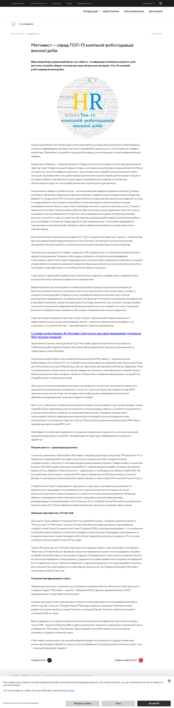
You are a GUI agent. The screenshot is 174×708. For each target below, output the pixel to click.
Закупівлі (56, 3)
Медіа (69, 3)
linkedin (69, 660)
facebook (56, 660)
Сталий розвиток (38, 3)
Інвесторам (110, 11)
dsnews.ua (33, 34)
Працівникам (18, 3)
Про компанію (134, 11)
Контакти (155, 11)
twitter (62, 660)
